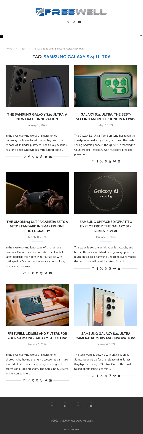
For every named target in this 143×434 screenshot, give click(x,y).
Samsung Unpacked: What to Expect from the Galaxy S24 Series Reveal (106, 226)
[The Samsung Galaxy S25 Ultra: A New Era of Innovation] (37, 86)
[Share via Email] (50, 156)
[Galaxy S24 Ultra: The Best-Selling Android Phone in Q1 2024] (105, 86)
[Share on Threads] (41, 156)
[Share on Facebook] (29, 156)
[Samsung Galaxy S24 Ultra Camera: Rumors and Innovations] (105, 305)
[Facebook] (63, 22)
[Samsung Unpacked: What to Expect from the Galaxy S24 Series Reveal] (105, 193)
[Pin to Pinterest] (37, 156)
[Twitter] (68, 22)
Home (9, 48)
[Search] (141, 36)
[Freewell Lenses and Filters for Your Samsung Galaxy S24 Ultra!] (37, 305)
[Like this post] (24, 156)
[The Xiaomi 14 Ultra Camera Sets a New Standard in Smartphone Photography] (37, 193)
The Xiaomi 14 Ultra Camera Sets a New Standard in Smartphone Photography (37, 226)
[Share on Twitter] (32, 156)
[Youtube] (79, 22)
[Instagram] (74, 22)
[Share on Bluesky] (46, 156)
